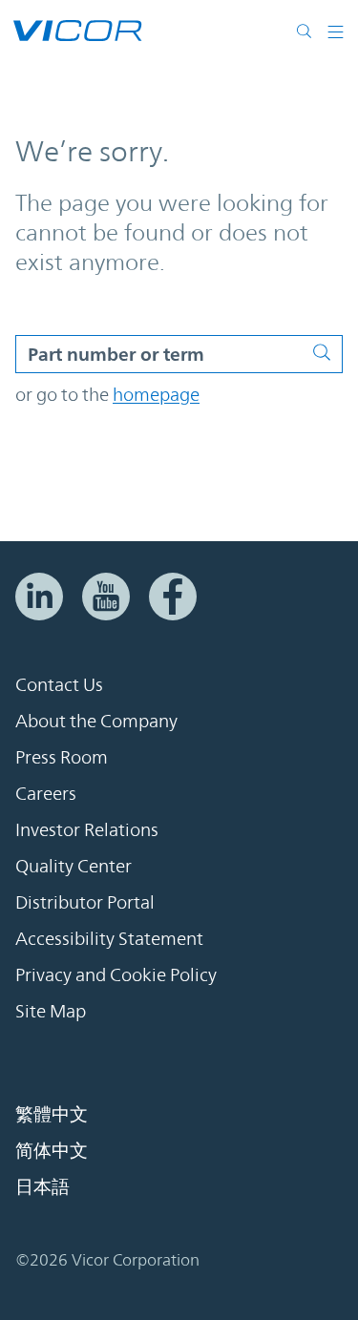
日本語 (42, 1186)
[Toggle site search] (308, 30)
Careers (45, 793)
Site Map (50, 1010)
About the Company (96, 720)
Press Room (61, 756)
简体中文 (51, 1150)
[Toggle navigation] (335, 30)
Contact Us (59, 684)
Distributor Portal (85, 901)
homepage (156, 394)
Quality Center (73, 865)
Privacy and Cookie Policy (116, 974)
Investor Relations (86, 829)
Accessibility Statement (109, 938)
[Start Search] (327, 348)
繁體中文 (51, 1113)
